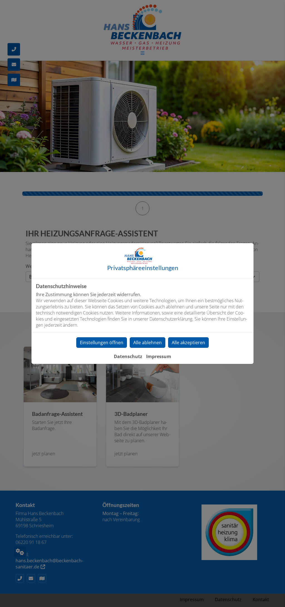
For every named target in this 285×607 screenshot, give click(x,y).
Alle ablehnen (147, 342)
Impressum (158, 356)
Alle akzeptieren (188, 342)
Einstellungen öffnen (101, 342)
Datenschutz (128, 356)
